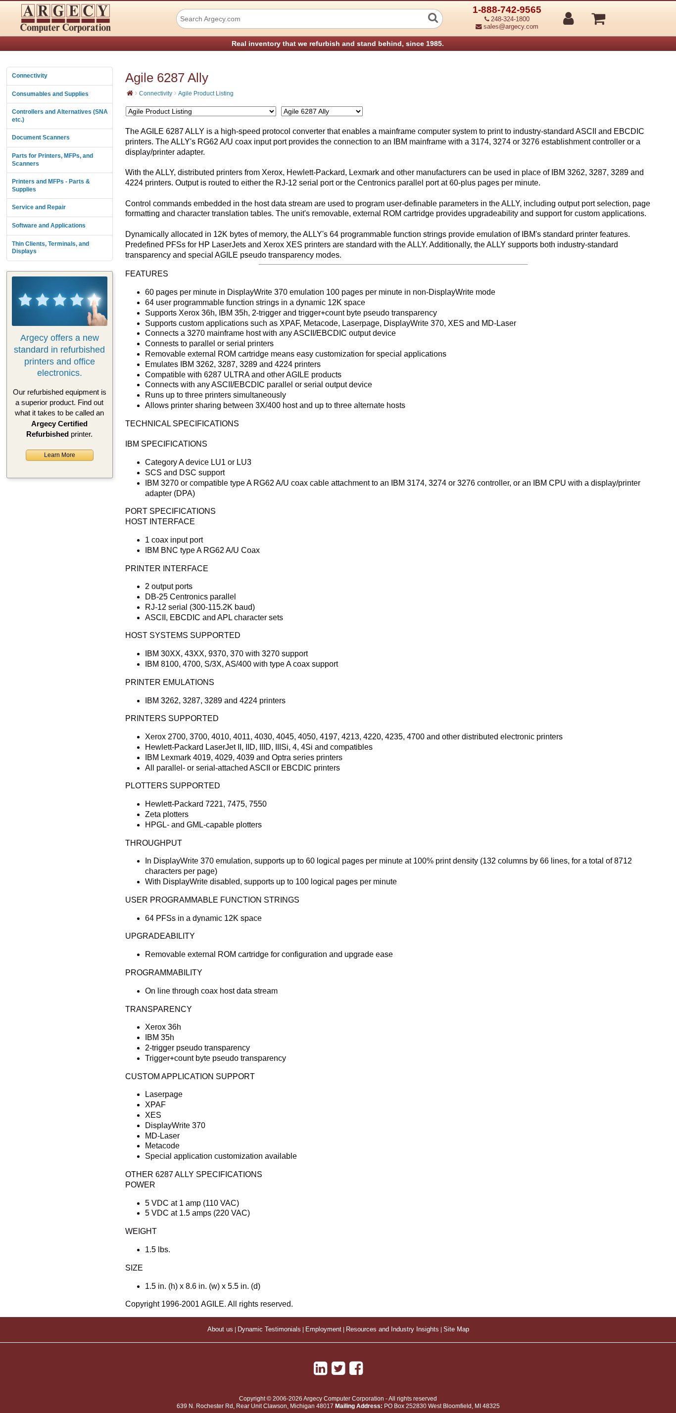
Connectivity (30, 75)
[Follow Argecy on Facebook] (356, 1368)
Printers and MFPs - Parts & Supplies (51, 185)
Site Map (456, 1329)
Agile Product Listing (206, 93)
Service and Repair (39, 207)
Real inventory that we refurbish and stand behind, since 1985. (338, 43)
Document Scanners (41, 137)
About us (220, 1329)
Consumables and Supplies (50, 94)
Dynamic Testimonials (269, 1329)
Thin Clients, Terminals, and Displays (50, 247)
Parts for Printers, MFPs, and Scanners (52, 159)
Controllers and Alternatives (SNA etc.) (60, 115)
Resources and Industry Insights (392, 1329)
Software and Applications (49, 225)
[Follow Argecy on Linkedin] (320, 1368)
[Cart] (635, 14)
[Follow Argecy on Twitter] (338, 1368)
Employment (323, 1329)
